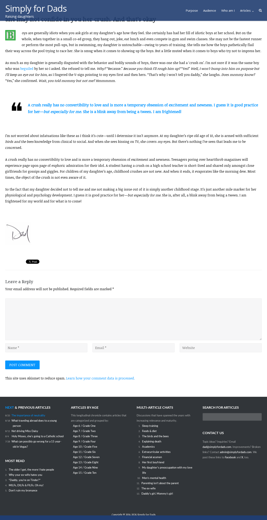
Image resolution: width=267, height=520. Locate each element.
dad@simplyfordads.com (217, 447)
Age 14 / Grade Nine (85, 467)
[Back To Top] (257, 510)
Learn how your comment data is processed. (100, 378)
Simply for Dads (146, 514)
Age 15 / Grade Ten (84, 472)
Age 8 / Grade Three (85, 436)
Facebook (231, 457)
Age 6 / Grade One (84, 426)
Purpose (192, 10)
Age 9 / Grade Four (84, 441)
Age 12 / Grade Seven (86, 457)
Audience (209, 10)
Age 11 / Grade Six (84, 452)
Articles (245, 10)
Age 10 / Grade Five (85, 446)
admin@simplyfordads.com (236, 452)
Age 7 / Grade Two (84, 431)
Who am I (228, 10)
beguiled (26, 68)
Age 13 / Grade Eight (85, 462)
